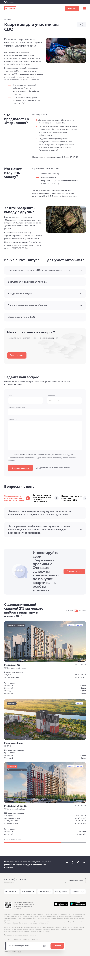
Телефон (51, 396)
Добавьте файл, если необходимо (54, 468)
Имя (11, 396)
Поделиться (81, 24)
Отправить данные (20, 468)
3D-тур (79, 625)
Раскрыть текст (81, 270)
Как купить (60, 892)
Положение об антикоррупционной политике (20, 935)
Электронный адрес (17, 407)
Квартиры (43, 892)
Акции (7, 19)
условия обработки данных (38, 924)
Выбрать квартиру (72, 8)
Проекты (9, 892)
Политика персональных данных (44, 918)
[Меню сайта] (84, 8)
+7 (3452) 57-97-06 (69, 157)
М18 (19, 951)
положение (28, 455)
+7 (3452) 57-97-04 (15, 879)
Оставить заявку (74, 571)
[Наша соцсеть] (67, 862)
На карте (82, 610)
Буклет (70, 625)
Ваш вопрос (14, 419)
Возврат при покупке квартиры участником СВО (73, 498)
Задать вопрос (16, 355)
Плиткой (69, 610)
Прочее (75, 892)
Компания (26, 892)
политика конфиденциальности (16, 924)
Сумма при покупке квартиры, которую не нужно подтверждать (45, 498)
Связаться (10, 2)
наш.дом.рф (41, 922)
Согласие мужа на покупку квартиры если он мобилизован (16, 498)
